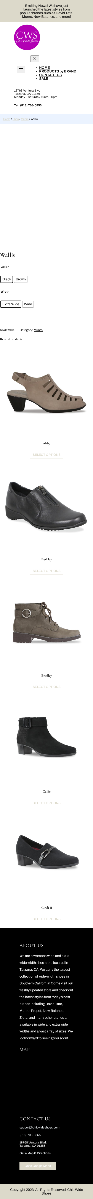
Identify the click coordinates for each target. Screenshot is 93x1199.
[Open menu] (21, 69)
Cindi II (46, 908)
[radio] (7, 279)
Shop (16, 118)
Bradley (46, 675)
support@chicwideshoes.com (39, 1127)
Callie (47, 791)
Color (5, 266)
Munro (25, 118)
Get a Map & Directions (35, 1153)
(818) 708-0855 (31, 105)
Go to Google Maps (38, 1165)
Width (5, 291)
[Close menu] (34, 58)
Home (6, 118)
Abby (46, 443)
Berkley (46, 559)
